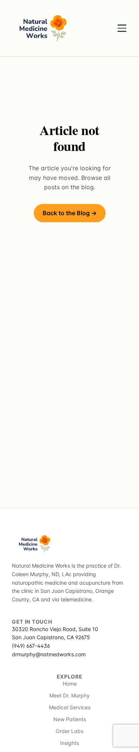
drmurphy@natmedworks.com (49, 654)
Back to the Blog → (70, 213)
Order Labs (69, 731)
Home (70, 683)
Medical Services (69, 707)
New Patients (69, 719)
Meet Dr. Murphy (69, 695)
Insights (69, 743)
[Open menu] (122, 28)
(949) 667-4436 (31, 646)
